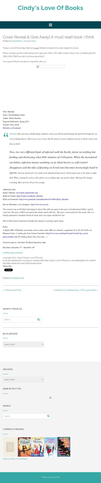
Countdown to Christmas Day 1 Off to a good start (75, 290)
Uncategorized (17, 278)
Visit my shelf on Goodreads (15, 459)
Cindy (33, 41)
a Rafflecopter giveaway (13, 253)
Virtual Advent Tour (12, 290)
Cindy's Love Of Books (50, 7)
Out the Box (55, 477)
